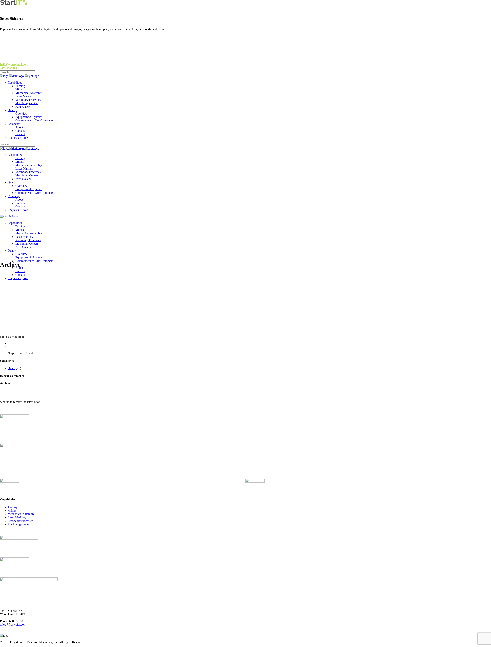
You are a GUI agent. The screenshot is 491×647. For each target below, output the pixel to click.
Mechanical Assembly (21, 514)
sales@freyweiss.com (13, 624)
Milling (12, 510)
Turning (12, 507)
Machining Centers (19, 524)
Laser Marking (17, 517)
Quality (12, 368)
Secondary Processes (20, 520)
